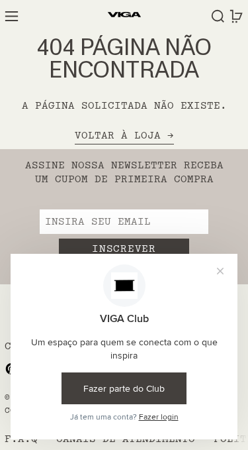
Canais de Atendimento (125, 439)
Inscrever (123, 249)
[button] (218, 16)
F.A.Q (21, 439)
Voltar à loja (118, 136)
